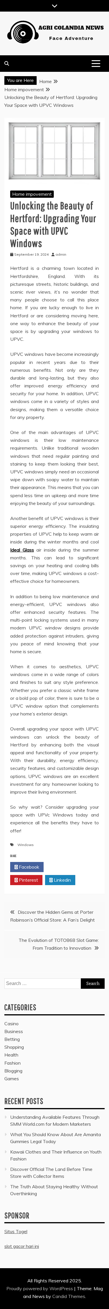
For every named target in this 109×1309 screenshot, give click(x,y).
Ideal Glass (22, 550)
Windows (25, 845)
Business (13, 1031)
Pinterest (28, 880)
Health (11, 1055)
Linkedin (62, 880)
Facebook (28, 867)
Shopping (14, 1047)
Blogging (13, 1071)
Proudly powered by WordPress (40, 1288)
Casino (11, 1023)
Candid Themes (68, 1296)
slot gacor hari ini (21, 1246)
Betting (12, 1039)
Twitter (62, 867)
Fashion (12, 1063)
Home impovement (32, 194)
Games (11, 1078)
